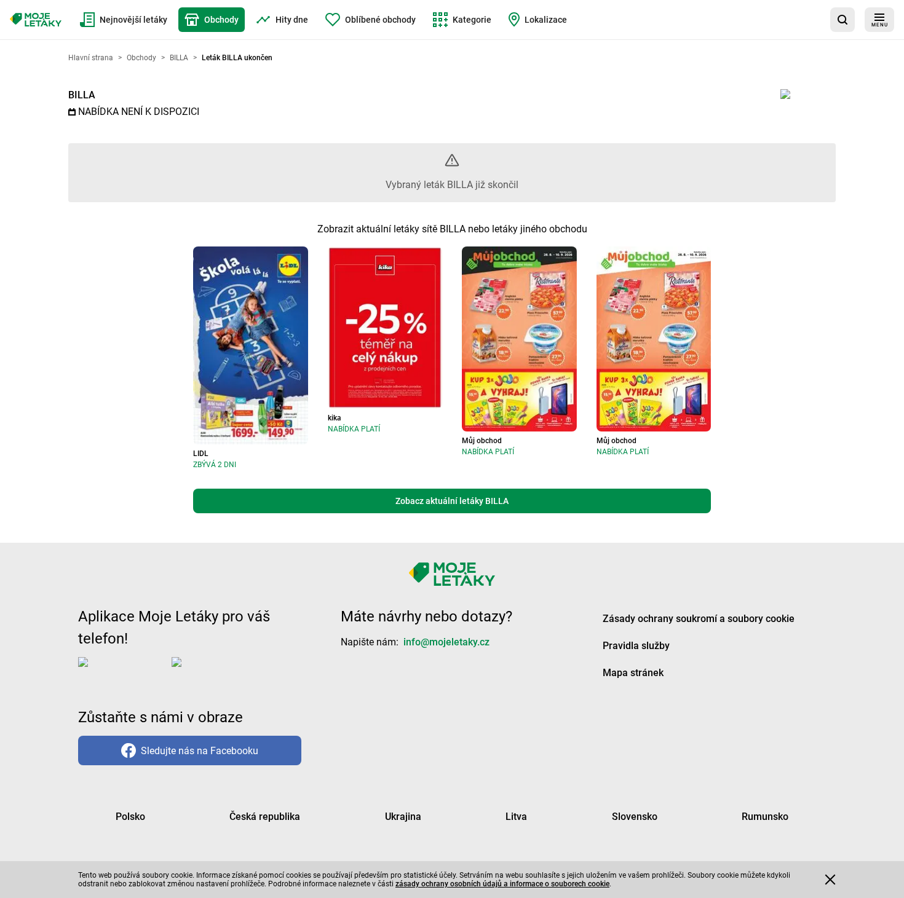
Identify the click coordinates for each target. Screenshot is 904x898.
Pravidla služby (636, 646)
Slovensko (634, 816)
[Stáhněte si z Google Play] (221, 672)
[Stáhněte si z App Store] (122, 672)
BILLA (81, 95)
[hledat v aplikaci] (842, 19)
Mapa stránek (633, 673)
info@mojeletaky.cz (446, 642)
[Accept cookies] (830, 879)
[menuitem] (123, 19)
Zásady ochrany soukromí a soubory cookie (699, 618)
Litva (516, 816)
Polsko (130, 816)
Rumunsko (765, 816)
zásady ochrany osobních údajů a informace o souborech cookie (502, 884)
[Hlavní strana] (35, 19)
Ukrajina (403, 816)
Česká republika (264, 816)
